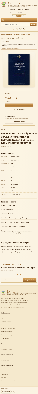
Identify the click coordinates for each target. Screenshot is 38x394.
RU (20, 16)
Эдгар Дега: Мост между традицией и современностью (17, 218)
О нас (2, 318)
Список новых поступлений (8, 381)
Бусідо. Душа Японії (7, 209)
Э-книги (26, 9)
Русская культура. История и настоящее (13, 226)
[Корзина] (23, 28)
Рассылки (19, 12)
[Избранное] (19, 28)
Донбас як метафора (7, 213)
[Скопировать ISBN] (22, 167)
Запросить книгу (19, 122)
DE (14, 16)
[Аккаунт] (15, 28)
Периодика (12, 9)
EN (25, 16)
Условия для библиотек (6, 331)
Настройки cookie (6, 391)
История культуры (26, 34)
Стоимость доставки (6, 321)
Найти (33, 24)
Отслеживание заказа (6, 374)
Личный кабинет (5, 360)
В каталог (16, 48)
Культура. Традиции (13, 34)
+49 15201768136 (7, 307)
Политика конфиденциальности (9, 335)
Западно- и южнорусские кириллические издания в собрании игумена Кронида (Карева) (16, 232)
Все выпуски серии (7, 48)
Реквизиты (3, 325)
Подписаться (30, 280)
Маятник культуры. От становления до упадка (15, 222)
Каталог (3, 34)
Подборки (20, 9)
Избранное (3, 377)
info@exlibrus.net (19, 307)
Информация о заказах (6, 349)
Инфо (10, 12)
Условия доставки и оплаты (8, 328)
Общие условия (5, 338)
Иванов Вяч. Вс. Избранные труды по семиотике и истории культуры (18, 45)
